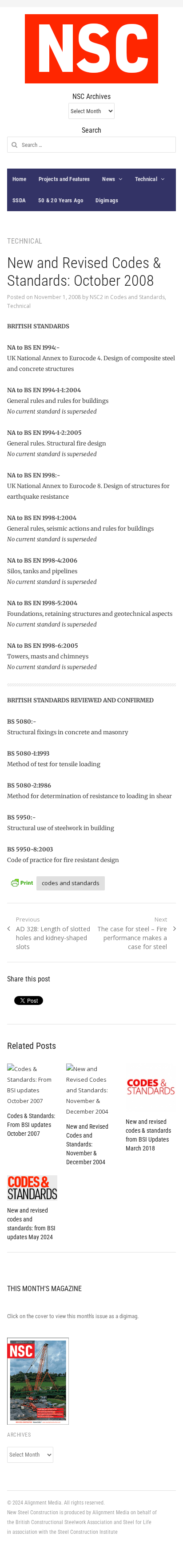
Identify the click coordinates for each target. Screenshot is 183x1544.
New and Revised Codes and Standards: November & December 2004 (87, 1144)
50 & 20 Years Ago (60, 200)
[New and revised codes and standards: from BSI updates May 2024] (32, 1188)
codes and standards (70, 883)
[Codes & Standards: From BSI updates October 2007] (32, 1084)
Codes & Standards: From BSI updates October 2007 (31, 1124)
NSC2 (96, 297)
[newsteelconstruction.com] (91, 48)
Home (19, 179)
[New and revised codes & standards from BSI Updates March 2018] (151, 1087)
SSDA (19, 200)
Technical (146, 179)
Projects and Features (64, 179)
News (108, 179)
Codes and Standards (137, 297)
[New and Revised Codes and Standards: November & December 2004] (91, 1090)
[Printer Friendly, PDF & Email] (21, 882)
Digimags (106, 200)
